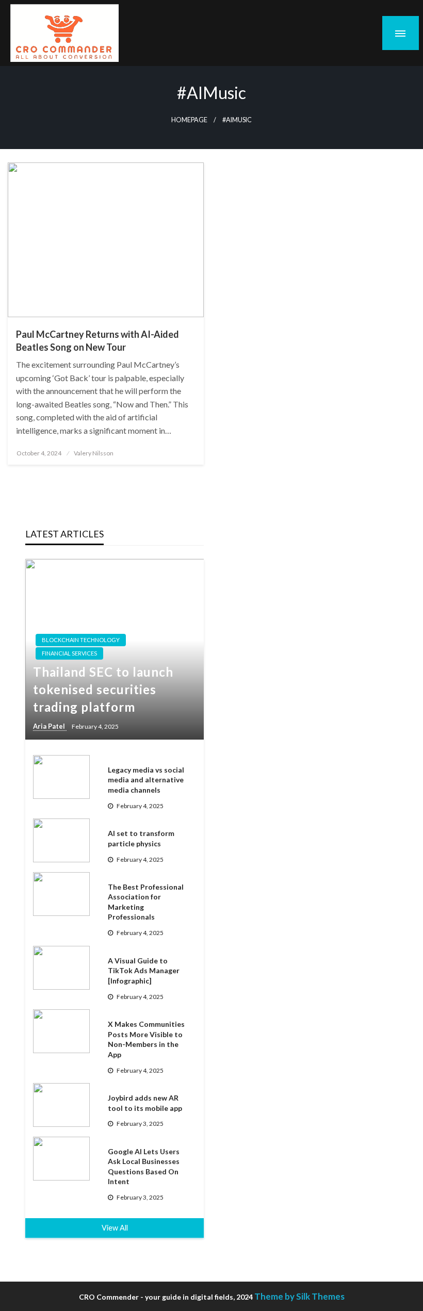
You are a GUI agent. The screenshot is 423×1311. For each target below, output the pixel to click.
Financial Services (69, 653)
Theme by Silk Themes (299, 1296)
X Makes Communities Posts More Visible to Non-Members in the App (146, 1039)
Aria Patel (50, 726)
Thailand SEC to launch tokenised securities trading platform (103, 689)
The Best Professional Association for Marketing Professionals (146, 902)
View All (115, 1227)
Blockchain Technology (81, 639)
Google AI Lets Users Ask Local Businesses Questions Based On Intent (144, 1166)
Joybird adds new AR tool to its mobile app (145, 1102)
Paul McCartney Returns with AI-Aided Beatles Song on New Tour (97, 341)
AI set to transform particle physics (141, 838)
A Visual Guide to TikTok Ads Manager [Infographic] (144, 970)
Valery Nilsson (93, 453)
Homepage (189, 120)
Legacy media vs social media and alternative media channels (146, 779)
